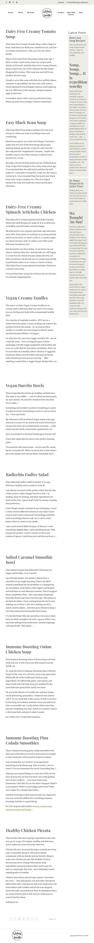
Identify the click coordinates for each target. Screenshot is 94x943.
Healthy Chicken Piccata (28, 830)
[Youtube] (16, 2)
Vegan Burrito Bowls (25, 385)
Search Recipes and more (78, 2)
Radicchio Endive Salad (27, 474)
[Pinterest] (13, 2)
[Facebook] (6, 2)
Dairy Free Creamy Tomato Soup (31, 34)
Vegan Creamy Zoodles (27, 298)
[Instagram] (9, 2)
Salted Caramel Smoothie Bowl (29, 559)
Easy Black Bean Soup (26, 122)
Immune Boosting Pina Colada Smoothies (27, 740)
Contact (61, 2)
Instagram (73, 146)
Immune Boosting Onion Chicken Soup (28, 649)
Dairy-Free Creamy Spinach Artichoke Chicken (31, 209)
